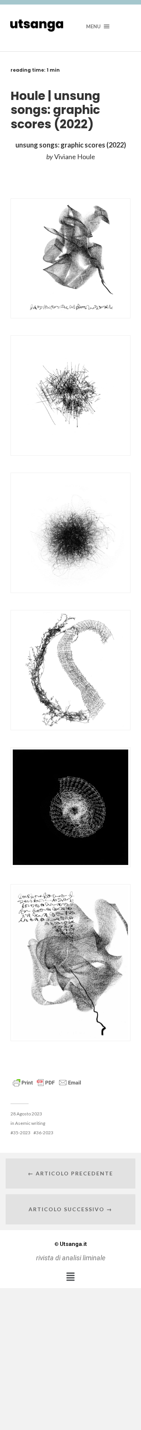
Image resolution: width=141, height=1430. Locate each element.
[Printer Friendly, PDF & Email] (47, 1082)
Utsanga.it (71, 1244)
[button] (70, 1276)
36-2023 (44, 1132)
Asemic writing (30, 1123)
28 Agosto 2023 (26, 1114)
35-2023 (21, 1132)
